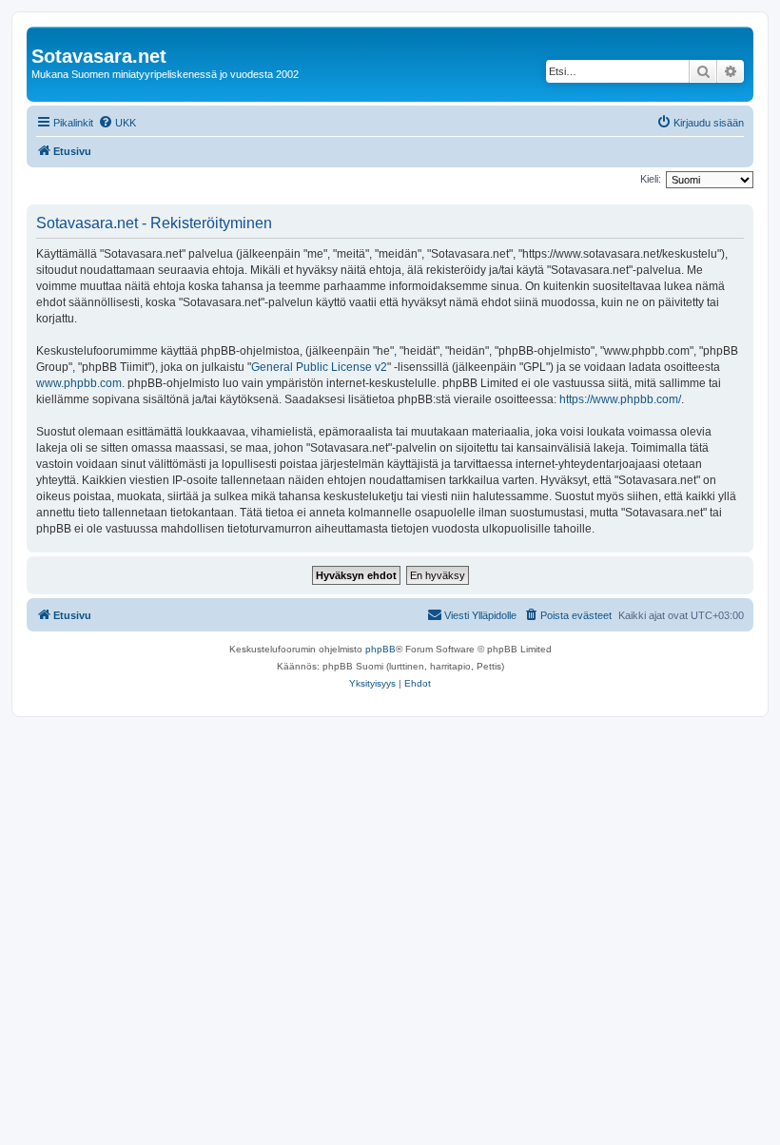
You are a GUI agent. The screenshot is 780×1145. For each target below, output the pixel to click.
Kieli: (650, 178)
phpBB (380, 649)
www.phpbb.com (79, 383)
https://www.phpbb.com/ (620, 399)
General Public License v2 (319, 367)
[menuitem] (117, 122)
